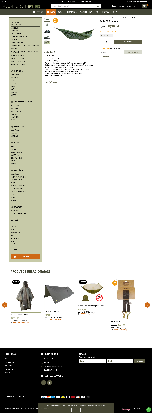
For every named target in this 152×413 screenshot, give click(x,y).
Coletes (13, 194)
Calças (13, 183)
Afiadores (14, 78)
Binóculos (14, 39)
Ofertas (52, 12)
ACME (12, 229)
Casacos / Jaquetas (17, 188)
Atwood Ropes (15, 238)
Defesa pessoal (16, 111)
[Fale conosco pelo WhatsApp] (148, 409)
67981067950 (48, 362)
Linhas (13, 161)
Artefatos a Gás (16, 34)
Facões (13, 89)
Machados (14, 92)
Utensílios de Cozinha (18, 64)
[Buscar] (98, 6)
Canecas (14, 48)
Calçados (18, 207)
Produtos (39, 12)
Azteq (13, 241)
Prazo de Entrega (86, 12)
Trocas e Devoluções (102, 12)
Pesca (16, 143)
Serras (13, 95)
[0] (144, 6)
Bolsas (13, 149)
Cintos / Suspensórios (18, 191)
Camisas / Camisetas (18, 186)
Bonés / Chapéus (16, 180)
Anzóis (13, 146)
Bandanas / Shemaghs (18, 177)
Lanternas (14, 136)
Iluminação (19, 127)
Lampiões (14, 133)
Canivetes (14, 80)
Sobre (60, 12)
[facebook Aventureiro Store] (5, 1)
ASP (12, 235)
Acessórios (15, 28)
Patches (13, 120)
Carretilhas (15, 155)
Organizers (15, 117)
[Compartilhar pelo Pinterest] (55, 83)
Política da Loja (71, 12)
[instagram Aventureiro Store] (3, 1)
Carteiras (14, 108)
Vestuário (18, 170)
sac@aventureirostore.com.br (53, 366)
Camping (17, 24)
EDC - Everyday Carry (23, 102)
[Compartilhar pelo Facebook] (46, 83)
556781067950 (48, 359)
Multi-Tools (14, 114)
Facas (13, 86)
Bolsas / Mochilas (17, 42)
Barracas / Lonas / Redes (19, 37)
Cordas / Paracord (17, 56)
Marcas (14, 220)
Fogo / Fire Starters (17, 59)
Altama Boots (15, 232)
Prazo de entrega (10, 366)
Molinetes (14, 164)
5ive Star (14, 227)
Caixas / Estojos (16, 152)
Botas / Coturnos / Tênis (19, 213)
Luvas (13, 197)
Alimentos (14, 31)
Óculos (13, 200)
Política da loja (9, 362)
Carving (13, 83)
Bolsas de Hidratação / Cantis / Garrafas (25, 45)
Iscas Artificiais (16, 158)
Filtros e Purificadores (18, 61)
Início (101, 18)
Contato (115, 12)
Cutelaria (18, 71)
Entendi (76, 409)
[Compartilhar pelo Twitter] (50, 83)
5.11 (12, 224)
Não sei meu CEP (104, 56)
